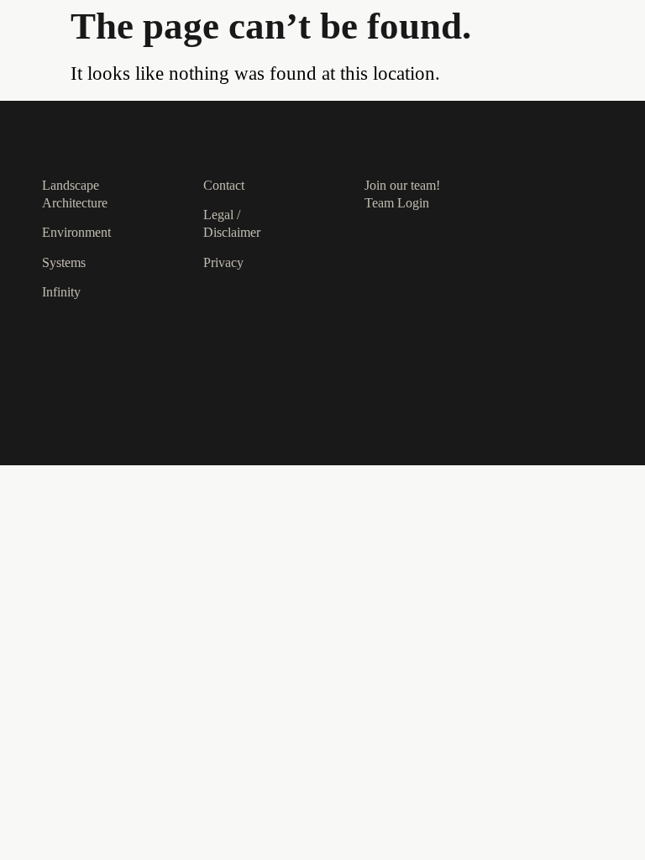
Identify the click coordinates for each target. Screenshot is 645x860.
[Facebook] (533, 199)
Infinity (61, 292)
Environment (76, 232)
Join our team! (402, 185)
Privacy (223, 262)
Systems (64, 262)
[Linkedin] (565, 183)
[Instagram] (533, 183)
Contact (223, 185)
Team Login (396, 203)
